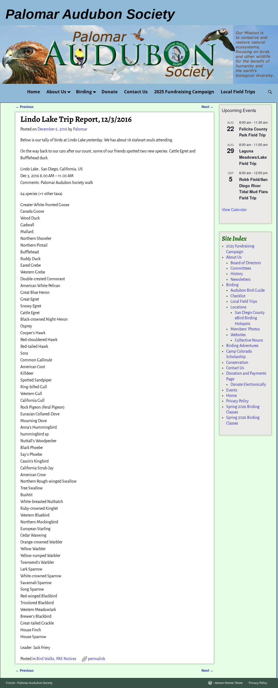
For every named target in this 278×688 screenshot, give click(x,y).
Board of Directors (245, 263)
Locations (238, 307)
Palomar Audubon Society (35, 683)
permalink (96, 659)
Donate (110, 92)
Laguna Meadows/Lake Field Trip (253, 157)
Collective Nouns (249, 340)
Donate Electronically (248, 384)
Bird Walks (45, 659)
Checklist (237, 296)
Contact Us (136, 92)
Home (33, 92)
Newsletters (240, 279)
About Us (56, 92)
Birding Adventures (242, 345)
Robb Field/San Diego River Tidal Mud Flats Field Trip (253, 188)
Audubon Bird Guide (247, 290)
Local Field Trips (238, 92)
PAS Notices (66, 659)
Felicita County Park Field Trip (253, 132)
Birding (84, 92)
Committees (240, 268)
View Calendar (234, 209)
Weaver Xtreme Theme (228, 683)
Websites (238, 335)
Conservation (237, 362)
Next (207, 107)
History (236, 274)
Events (231, 390)
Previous (24, 107)
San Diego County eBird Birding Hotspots (250, 318)
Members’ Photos (245, 329)
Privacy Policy (237, 401)
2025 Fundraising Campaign (184, 92)
